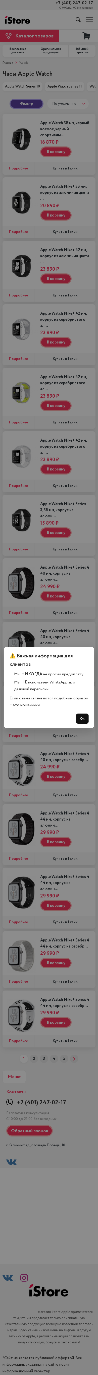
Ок (82, 718)
